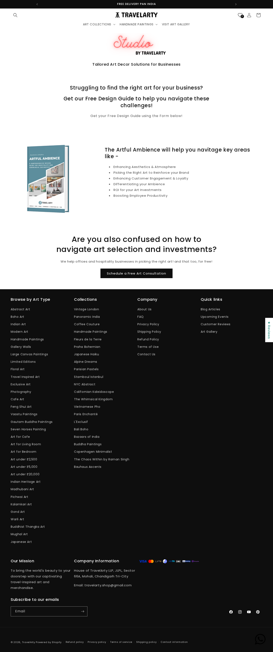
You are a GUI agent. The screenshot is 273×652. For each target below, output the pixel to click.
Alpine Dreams (85, 362)
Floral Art (18, 369)
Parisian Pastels (86, 369)
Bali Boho (81, 429)
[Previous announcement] (37, 4)
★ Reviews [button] (269, 330)
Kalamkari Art (21, 504)
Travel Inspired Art (25, 377)
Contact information (174, 642)
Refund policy (75, 642)
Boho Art (17, 317)
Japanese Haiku (86, 354)
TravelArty (28, 642)
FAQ (140, 317)
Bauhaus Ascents (88, 467)
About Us (144, 309)
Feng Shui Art (21, 407)
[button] (15, 15)
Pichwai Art (19, 497)
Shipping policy (146, 642)
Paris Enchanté (86, 414)
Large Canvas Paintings (29, 354)
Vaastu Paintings (24, 414)
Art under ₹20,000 (25, 474)
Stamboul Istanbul (88, 377)
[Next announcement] (236, 4)
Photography (21, 392)
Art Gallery (209, 332)
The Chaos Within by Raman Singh (101, 459)
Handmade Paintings (27, 339)
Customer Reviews (216, 324)
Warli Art (17, 519)
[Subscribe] (82, 611)
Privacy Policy (148, 324)
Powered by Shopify (49, 642)
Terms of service (121, 642)
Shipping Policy (149, 332)
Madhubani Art (22, 489)
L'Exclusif (81, 422)
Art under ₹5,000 (24, 467)
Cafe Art (17, 399)
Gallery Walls (21, 347)
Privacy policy (97, 642)
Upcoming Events (215, 317)
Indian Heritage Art (26, 482)
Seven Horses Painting (28, 429)
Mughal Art (19, 534)
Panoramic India (87, 317)
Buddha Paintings (88, 444)
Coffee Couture (87, 324)
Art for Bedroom (23, 452)
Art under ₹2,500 (24, 459)
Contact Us (146, 354)
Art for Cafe (20, 437)
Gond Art (18, 512)
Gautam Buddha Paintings (32, 422)
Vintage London (86, 309)
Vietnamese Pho (87, 407)
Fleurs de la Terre (88, 339)
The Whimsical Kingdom (93, 399)
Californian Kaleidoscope (94, 392)
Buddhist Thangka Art (28, 527)
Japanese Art (21, 542)
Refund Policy (148, 339)
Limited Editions (23, 362)
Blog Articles (210, 309)
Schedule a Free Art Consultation (136, 273)
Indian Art (18, 324)
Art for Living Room (26, 444)
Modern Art (19, 332)
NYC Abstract (84, 384)
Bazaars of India (87, 437)
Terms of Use (148, 347)
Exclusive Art (21, 384)
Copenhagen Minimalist (93, 452)
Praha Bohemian (87, 347)
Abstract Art (20, 309)
